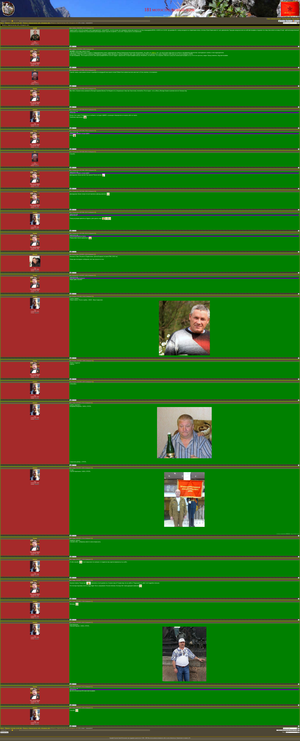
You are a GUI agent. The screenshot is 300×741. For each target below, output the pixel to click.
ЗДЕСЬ (154, 52)
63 (95, 275)
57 (95, 151)
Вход (193, 16)
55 (95, 109)
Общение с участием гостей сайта (13, 23)
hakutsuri (35, 109)
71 (92, 580)
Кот (35, 70)
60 (95, 212)
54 (95, 88)
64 (93, 296)
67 (92, 402)
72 (92, 601)
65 (93, 360)
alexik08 (35, 28)
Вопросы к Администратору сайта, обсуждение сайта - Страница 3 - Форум (167, 16)
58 (95, 170)
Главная (146, 16)
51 (93, 28)
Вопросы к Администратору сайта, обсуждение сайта (36, 23)
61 (95, 233)
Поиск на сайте (295, 18)
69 (92, 538)
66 (93, 381)
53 (95, 70)
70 (92, 559)
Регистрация (188, 16)
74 (92, 686)
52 (93, 49)
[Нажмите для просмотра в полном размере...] (184, 355)
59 (95, 191)
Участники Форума (286, 18)
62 (95, 254)
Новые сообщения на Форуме (274, 18)
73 (92, 622)
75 (92, 707)
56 (95, 130)
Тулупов (35, 49)
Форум (2, 23)
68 (92, 467)
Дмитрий (35, 254)
